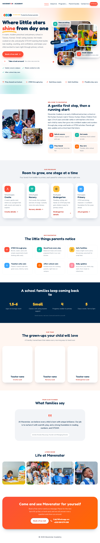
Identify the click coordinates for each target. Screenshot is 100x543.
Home (46, 4)
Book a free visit (39, 521)
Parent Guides (74, 4)
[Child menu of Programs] (63, 4)
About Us (53, 4)
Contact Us (85, 4)
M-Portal (93, 4)
